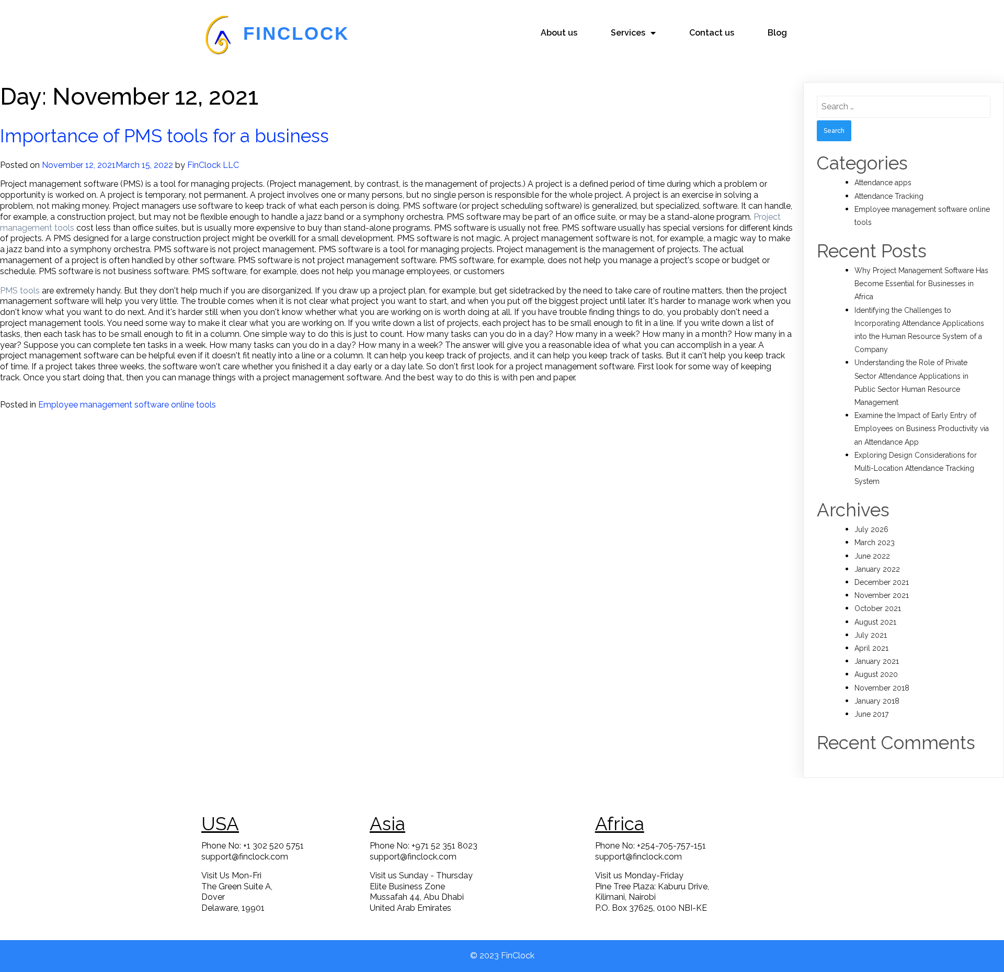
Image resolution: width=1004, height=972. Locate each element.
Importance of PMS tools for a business (164, 135)
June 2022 (872, 556)
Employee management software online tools (127, 405)
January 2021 (876, 661)
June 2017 (871, 714)
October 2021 (877, 608)
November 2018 (881, 688)
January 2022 (877, 569)
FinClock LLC (213, 165)
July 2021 (870, 635)
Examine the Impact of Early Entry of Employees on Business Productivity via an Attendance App (921, 428)
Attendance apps (882, 182)
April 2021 (871, 648)
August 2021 (875, 622)
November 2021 (881, 595)
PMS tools (20, 291)
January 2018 (876, 701)
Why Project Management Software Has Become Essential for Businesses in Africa (921, 283)
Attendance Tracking (888, 196)
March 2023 (874, 542)
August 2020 (876, 674)
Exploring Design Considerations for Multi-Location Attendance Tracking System (915, 468)
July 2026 (871, 529)
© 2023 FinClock (502, 955)
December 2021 (881, 582)
